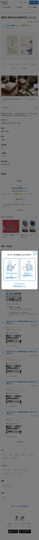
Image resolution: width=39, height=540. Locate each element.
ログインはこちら (19, 283)
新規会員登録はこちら (19, 286)
